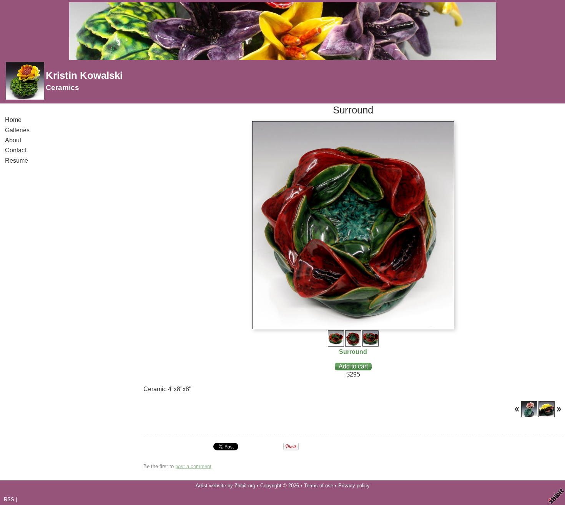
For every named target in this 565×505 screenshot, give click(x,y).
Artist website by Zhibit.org (225, 485)
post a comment (193, 466)
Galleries (17, 130)
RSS (9, 499)
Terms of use (318, 485)
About (13, 140)
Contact (15, 150)
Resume (16, 160)
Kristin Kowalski (84, 75)
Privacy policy (354, 485)
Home (13, 120)
